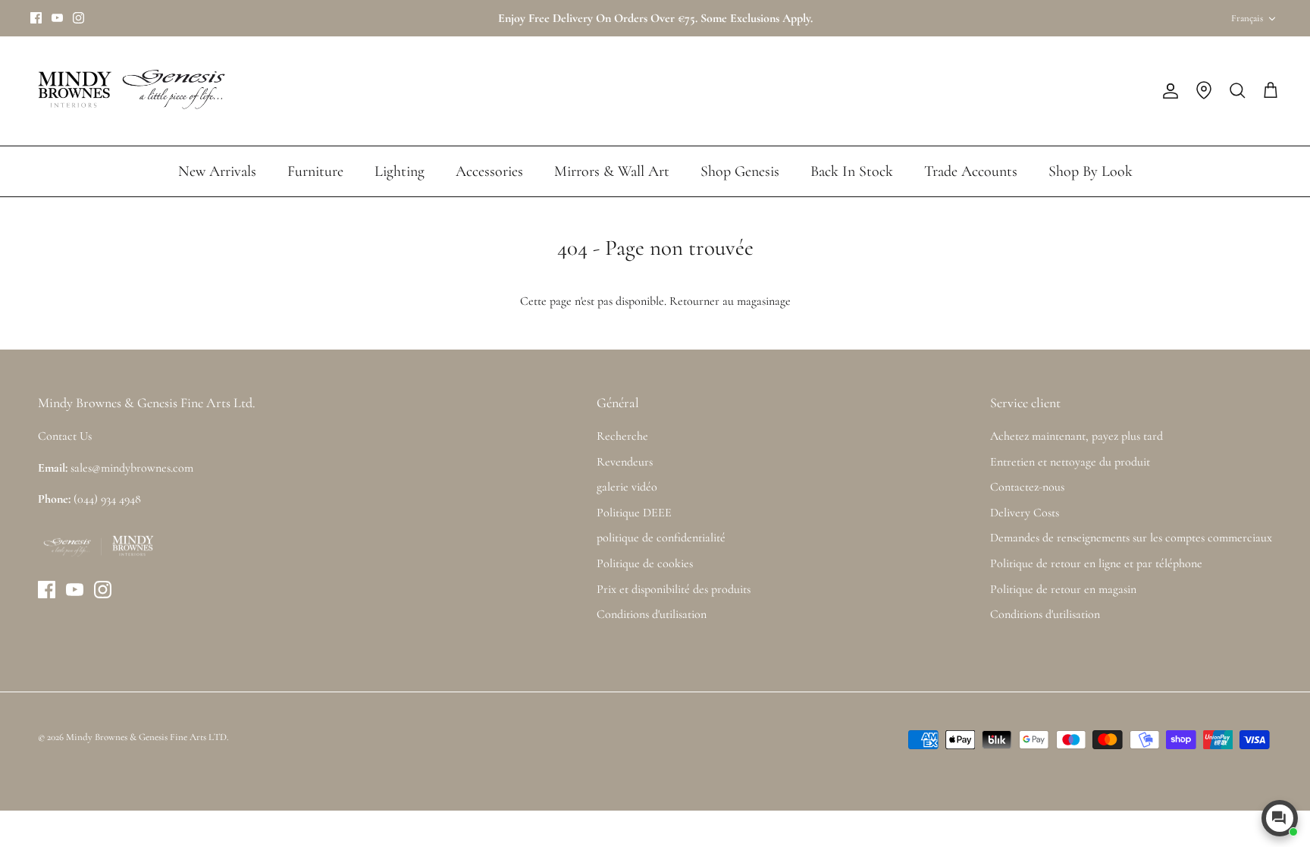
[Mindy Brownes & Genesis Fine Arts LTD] (128, 91)
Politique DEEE (634, 512)
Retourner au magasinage (730, 301)
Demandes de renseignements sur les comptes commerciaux (1131, 537)
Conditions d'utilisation (652, 614)
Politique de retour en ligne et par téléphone (1096, 563)
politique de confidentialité (661, 537)
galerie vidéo (627, 486)
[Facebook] (36, 18)
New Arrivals (217, 171)
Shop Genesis (739, 171)
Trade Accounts (970, 171)
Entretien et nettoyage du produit (1070, 461)
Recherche (622, 436)
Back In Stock (851, 171)
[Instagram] (78, 18)
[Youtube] (57, 18)
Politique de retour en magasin (1063, 589)
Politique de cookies (645, 563)
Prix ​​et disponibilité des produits (674, 589)
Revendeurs (625, 461)
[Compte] (1167, 91)
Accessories (489, 171)
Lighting (400, 171)
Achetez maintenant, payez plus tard (1076, 436)
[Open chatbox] (1279, 818)
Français (1247, 18)
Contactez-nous (1027, 486)
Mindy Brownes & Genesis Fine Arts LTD (146, 737)
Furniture (315, 171)
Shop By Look (1090, 171)
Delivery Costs (1024, 512)
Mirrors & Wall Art (611, 171)
